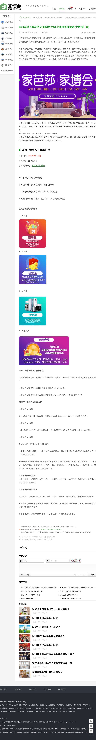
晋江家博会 (9, 65)
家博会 (61, 9)
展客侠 (2, 705)
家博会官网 (10, 722)
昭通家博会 (9, 49)
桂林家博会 (9, 27)
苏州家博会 (77, 705)
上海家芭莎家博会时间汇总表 (70, 598)
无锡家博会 (3, 711)
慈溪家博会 (9, 44)
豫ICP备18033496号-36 (8, 725)
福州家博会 (29, 711)
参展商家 (92, 9)
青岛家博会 (46, 708)
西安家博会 (12, 711)
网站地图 (3, 718)
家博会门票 (72, 9)
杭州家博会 (86, 705)
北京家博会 (9, 705)
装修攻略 (82, 9)
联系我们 (18, 689)
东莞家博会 (88, 708)
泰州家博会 (54, 708)
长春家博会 (9, 60)
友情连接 (47, 689)
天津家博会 (60, 705)
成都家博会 (34, 705)
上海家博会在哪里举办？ (69, 595)
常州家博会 (71, 708)
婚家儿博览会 (63, 711)
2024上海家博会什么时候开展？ (32, 591)
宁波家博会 (37, 708)
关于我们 (3, 689)
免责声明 (33, 689)
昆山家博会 (3, 708)
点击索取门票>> (38, 166)
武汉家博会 (26, 705)
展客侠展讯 (72, 711)
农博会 (49, 711)
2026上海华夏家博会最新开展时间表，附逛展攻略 (39, 588)
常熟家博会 (9, 22)
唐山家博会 (80, 708)
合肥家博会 (9, 54)
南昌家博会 (12, 708)
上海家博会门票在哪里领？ (30, 595)
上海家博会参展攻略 (28, 598)
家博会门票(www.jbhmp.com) (51, 529)
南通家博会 (69, 705)
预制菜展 (43, 711)
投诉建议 (62, 689)
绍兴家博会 (63, 708)
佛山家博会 (9, 33)
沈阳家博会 (51, 705)
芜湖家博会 (29, 708)
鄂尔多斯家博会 (7, 38)
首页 (54, 9)
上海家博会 (49, 17)
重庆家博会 (43, 705)
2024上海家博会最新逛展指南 (70, 591)
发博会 (36, 711)
